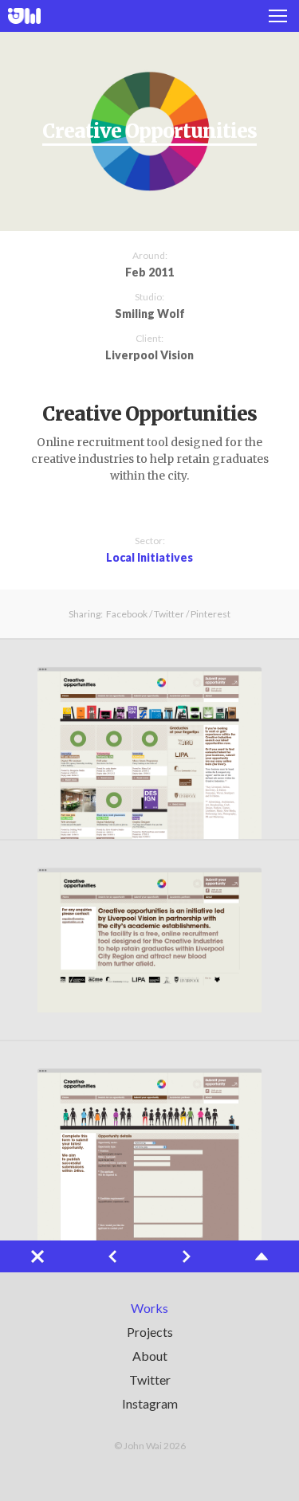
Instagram (150, 1403)
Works (149, 1307)
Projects (150, 1331)
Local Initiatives (149, 557)
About (149, 1355)
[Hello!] (24, 16)
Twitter (169, 614)
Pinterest (210, 614)
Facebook (127, 614)
